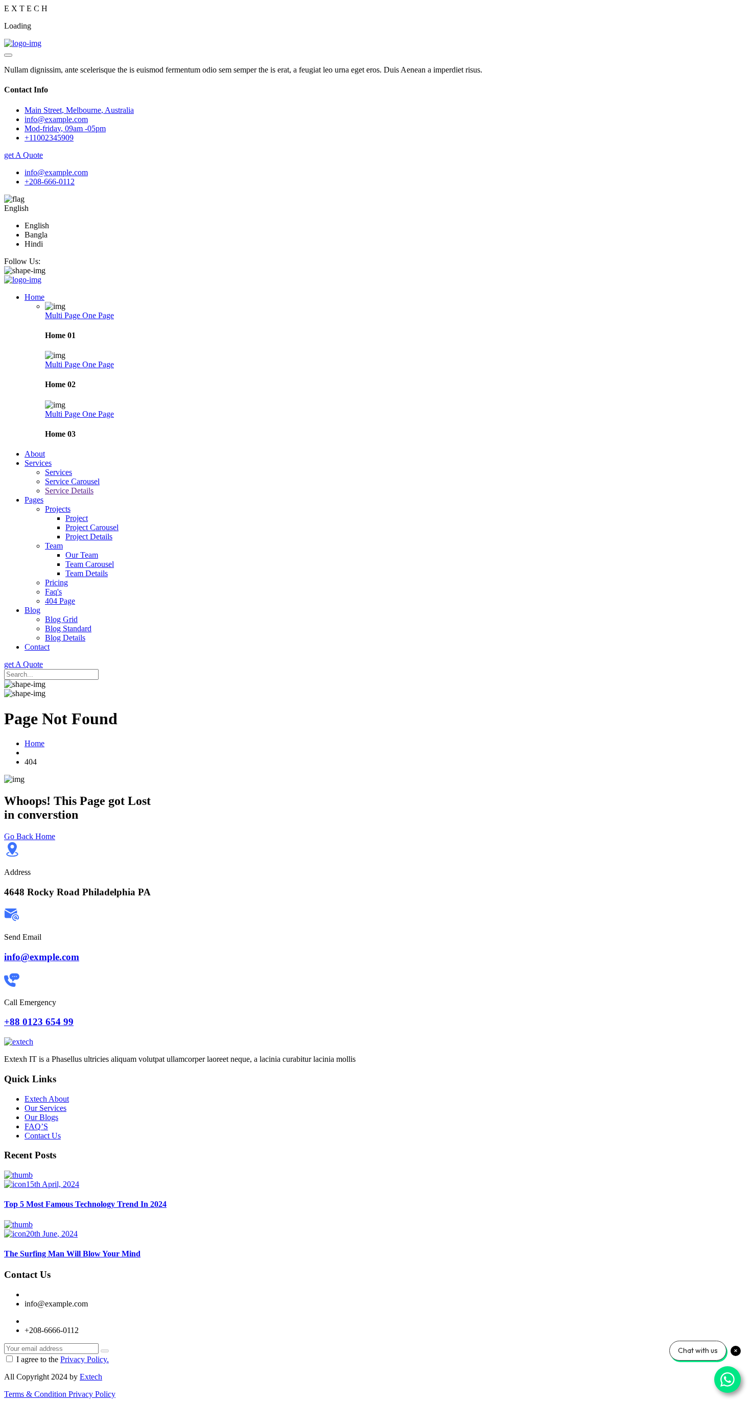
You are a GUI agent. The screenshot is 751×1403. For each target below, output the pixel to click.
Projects (58, 509)
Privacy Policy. (84, 1359)
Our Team (81, 555)
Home (34, 297)
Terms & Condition (36, 1394)
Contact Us (43, 1135)
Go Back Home (29, 836)
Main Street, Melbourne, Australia (79, 110)
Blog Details (65, 637)
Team (54, 545)
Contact (37, 647)
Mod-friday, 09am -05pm (65, 128)
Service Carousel (72, 481)
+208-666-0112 (50, 181)
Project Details (88, 536)
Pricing (56, 582)
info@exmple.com (41, 957)
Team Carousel (89, 564)
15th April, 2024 (52, 1184)
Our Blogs (41, 1117)
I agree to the (62, 1359)
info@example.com (56, 172)
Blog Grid (61, 619)
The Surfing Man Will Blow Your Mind (72, 1253)
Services (38, 463)
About (35, 453)
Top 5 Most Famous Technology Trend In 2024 (85, 1204)
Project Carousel (92, 527)
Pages (34, 499)
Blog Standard (68, 628)
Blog (32, 610)
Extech (91, 1376)
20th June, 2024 (52, 1233)
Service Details (69, 490)
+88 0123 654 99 (39, 1021)
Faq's (53, 591)
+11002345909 (49, 137)
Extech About (47, 1099)
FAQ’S (36, 1126)
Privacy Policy (91, 1394)
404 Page (60, 601)
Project (76, 518)
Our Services (45, 1108)
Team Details (86, 573)
